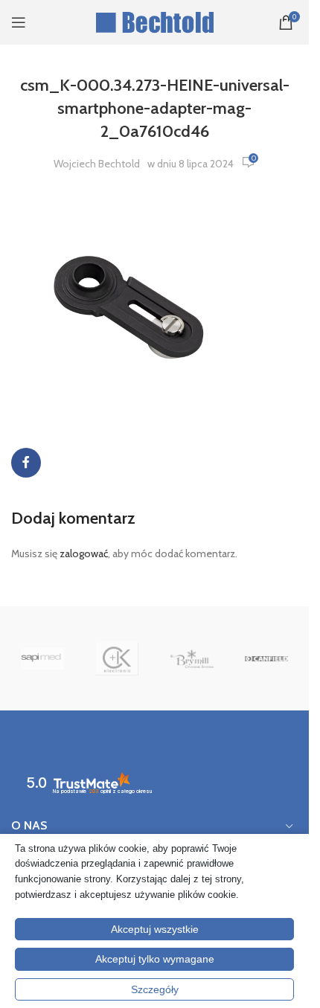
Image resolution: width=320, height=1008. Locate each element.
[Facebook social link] (26, 463)
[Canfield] (266, 658)
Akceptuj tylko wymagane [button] (154, 959)
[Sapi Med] (42, 658)
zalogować (84, 553)
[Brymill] (191, 658)
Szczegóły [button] (155, 989)
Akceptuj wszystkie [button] (155, 929)
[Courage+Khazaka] (116, 658)
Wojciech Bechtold (97, 163)
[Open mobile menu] (18, 22)
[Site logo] (154, 21)
